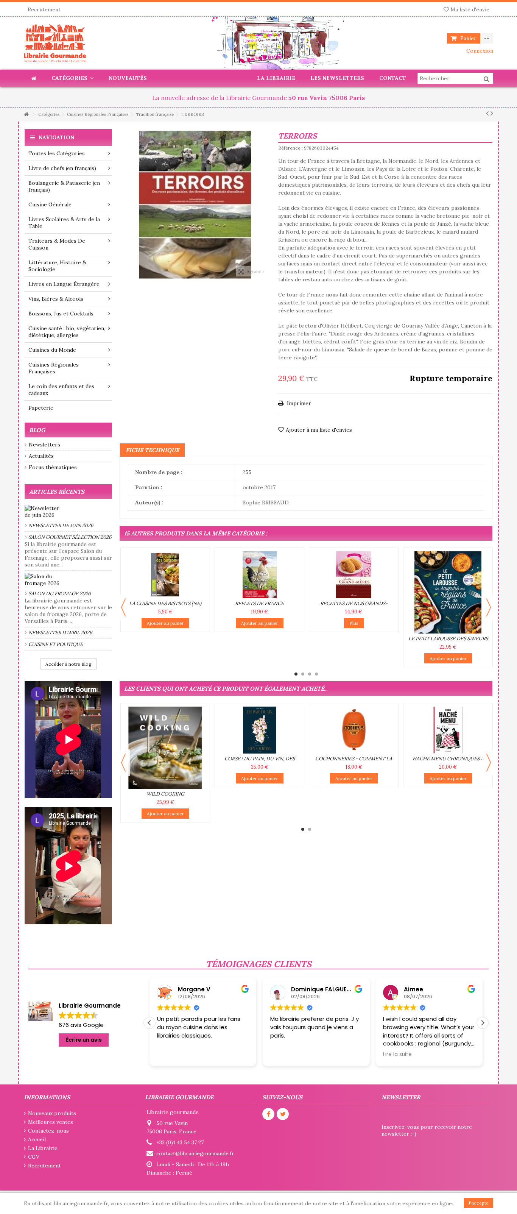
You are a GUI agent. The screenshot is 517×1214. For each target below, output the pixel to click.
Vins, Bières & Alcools (55, 298)
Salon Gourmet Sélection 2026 (70, 537)
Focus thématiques (53, 467)
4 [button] (316, 674)
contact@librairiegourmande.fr (195, 1153)
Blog (37, 430)
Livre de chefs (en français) (62, 168)
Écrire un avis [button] (84, 1040)
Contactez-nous (48, 1130)
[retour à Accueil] (26, 114)
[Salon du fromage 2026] (68, 580)
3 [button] (309, 674)
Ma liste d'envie (469, 9)
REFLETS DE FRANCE (259, 603)
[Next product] (492, 113)
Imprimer (298, 403)
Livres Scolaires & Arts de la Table (64, 222)
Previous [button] (123, 607)
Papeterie (40, 407)
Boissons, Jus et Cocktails (60, 313)
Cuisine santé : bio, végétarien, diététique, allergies (66, 332)
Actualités (41, 456)
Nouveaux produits (52, 1113)
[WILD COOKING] (165, 748)
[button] (482, 1022)
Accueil (37, 1139)
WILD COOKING (165, 794)
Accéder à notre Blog (68, 664)
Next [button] (488, 607)
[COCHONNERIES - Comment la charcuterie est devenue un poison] (354, 730)
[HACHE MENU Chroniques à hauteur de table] (448, 730)
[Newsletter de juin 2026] (68, 511)
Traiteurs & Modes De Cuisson (56, 244)
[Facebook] (268, 1114)
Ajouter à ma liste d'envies (319, 429)
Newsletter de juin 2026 (60, 525)
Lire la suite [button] (285, 1054)
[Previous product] (487, 113)
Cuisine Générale (50, 204)
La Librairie (43, 1148)
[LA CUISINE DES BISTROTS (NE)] (165, 574)
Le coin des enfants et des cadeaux (61, 389)
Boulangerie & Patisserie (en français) (64, 186)
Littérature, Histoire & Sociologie (57, 266)
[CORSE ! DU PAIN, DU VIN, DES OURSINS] (259, 730)
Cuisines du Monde (52, 349)
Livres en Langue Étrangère (64, 284)
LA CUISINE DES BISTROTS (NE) (165, 603)
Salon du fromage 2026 (59, 593)
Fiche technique (152, 450)
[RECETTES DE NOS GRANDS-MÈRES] (354, 574)
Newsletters (44, 444)
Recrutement (44, 9)
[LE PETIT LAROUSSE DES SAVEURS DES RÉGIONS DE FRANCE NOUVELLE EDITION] (448, 592)
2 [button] (302, 674)
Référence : (290, 148)
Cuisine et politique (55, 644)
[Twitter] (283, 1114)
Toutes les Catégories (56, 153)
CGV (33, 1156)
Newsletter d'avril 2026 (60, 632)
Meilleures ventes (50, 1122)
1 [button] (295, 674)
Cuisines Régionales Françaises (53, 368)
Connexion (479, 50)
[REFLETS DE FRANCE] (259, 574)
